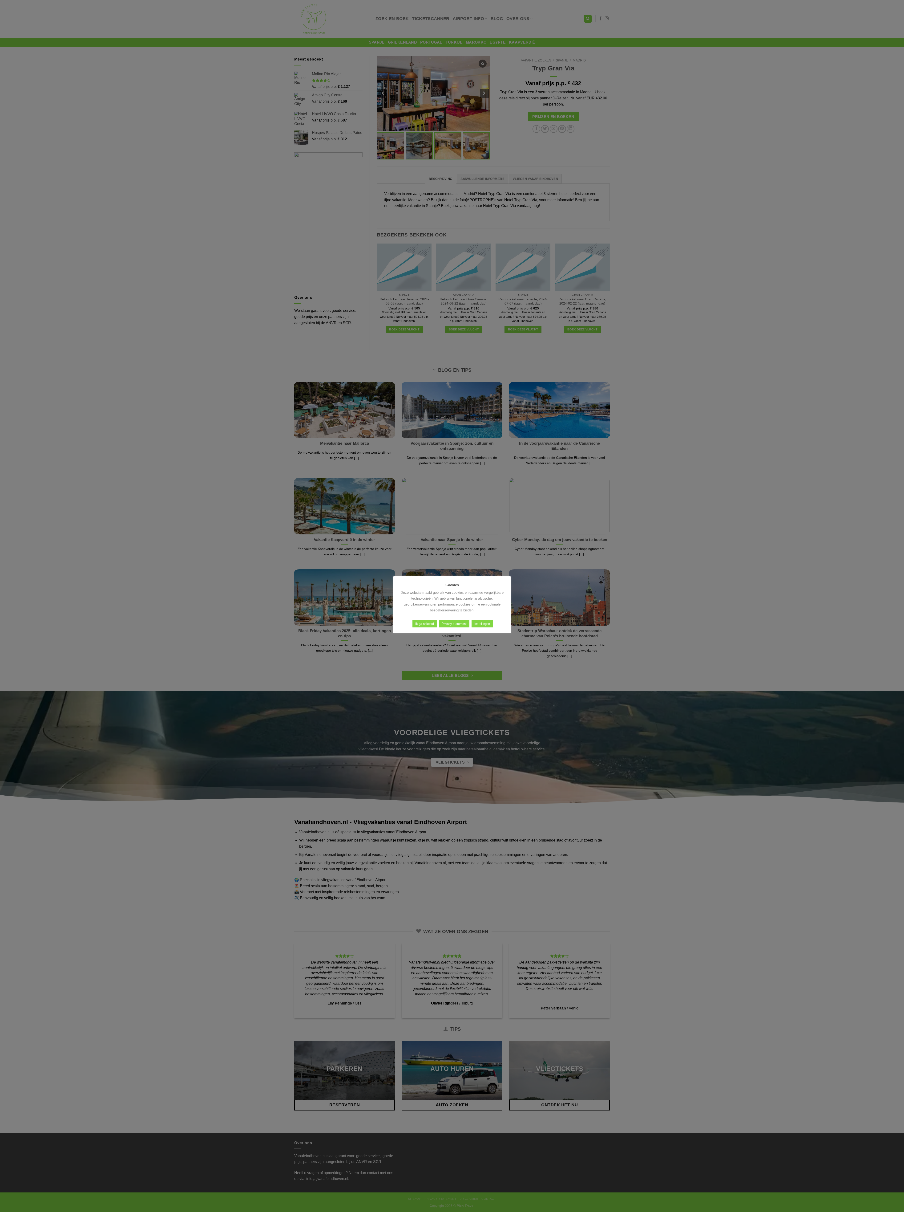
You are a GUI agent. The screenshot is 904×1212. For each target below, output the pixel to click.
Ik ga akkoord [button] (424, 624)
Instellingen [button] (482, 624)
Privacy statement (454, 624)
